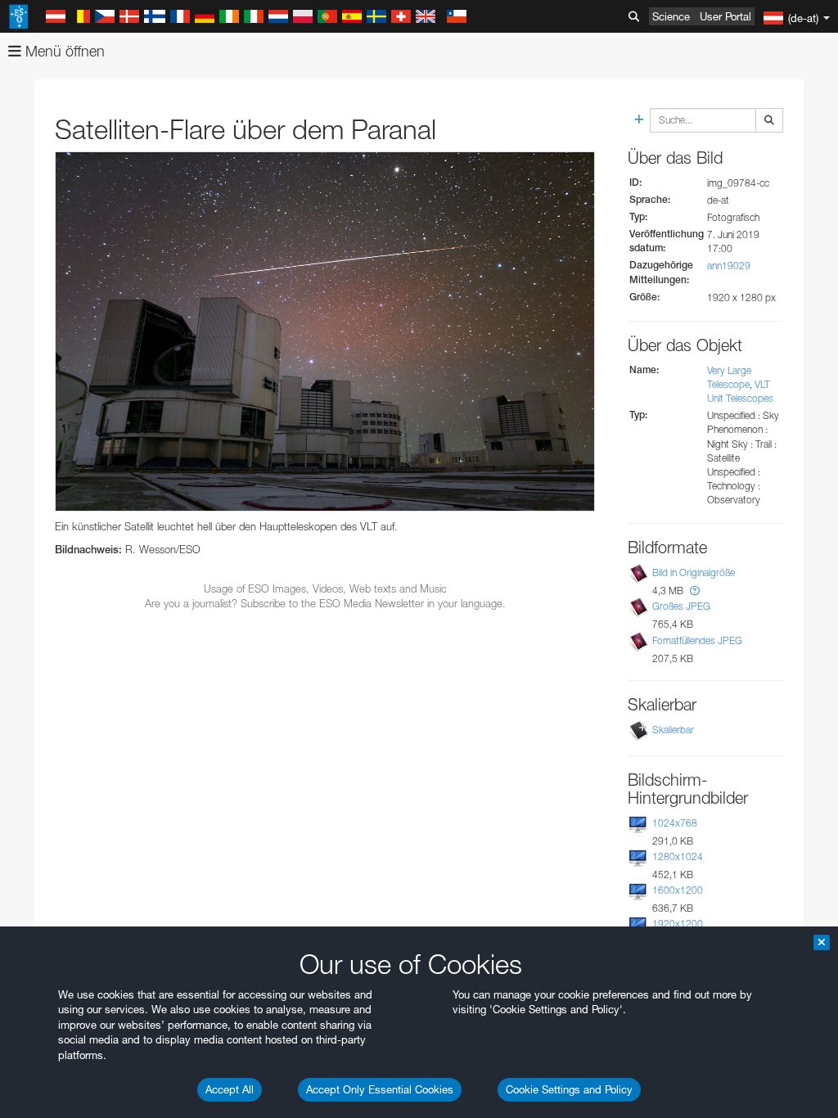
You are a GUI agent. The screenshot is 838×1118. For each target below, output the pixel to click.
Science (671, 16)
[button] (695, 590)
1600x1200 (677, 890)
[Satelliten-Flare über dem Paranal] (325, 331)
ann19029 (728, 265)
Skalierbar (673, 730)
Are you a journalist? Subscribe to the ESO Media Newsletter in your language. (325, 603)
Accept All (229, 1089)
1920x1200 (677, 923)
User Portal (725, 16)
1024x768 (674, 823)
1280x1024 (677, 856)
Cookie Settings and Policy (569, 1089)
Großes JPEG (681, 606)
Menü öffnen (63, 51)
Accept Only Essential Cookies (379, 1089)
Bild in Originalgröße (693, 572)
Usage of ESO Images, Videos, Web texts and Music (325, 588)
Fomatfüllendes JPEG (697, 640)
